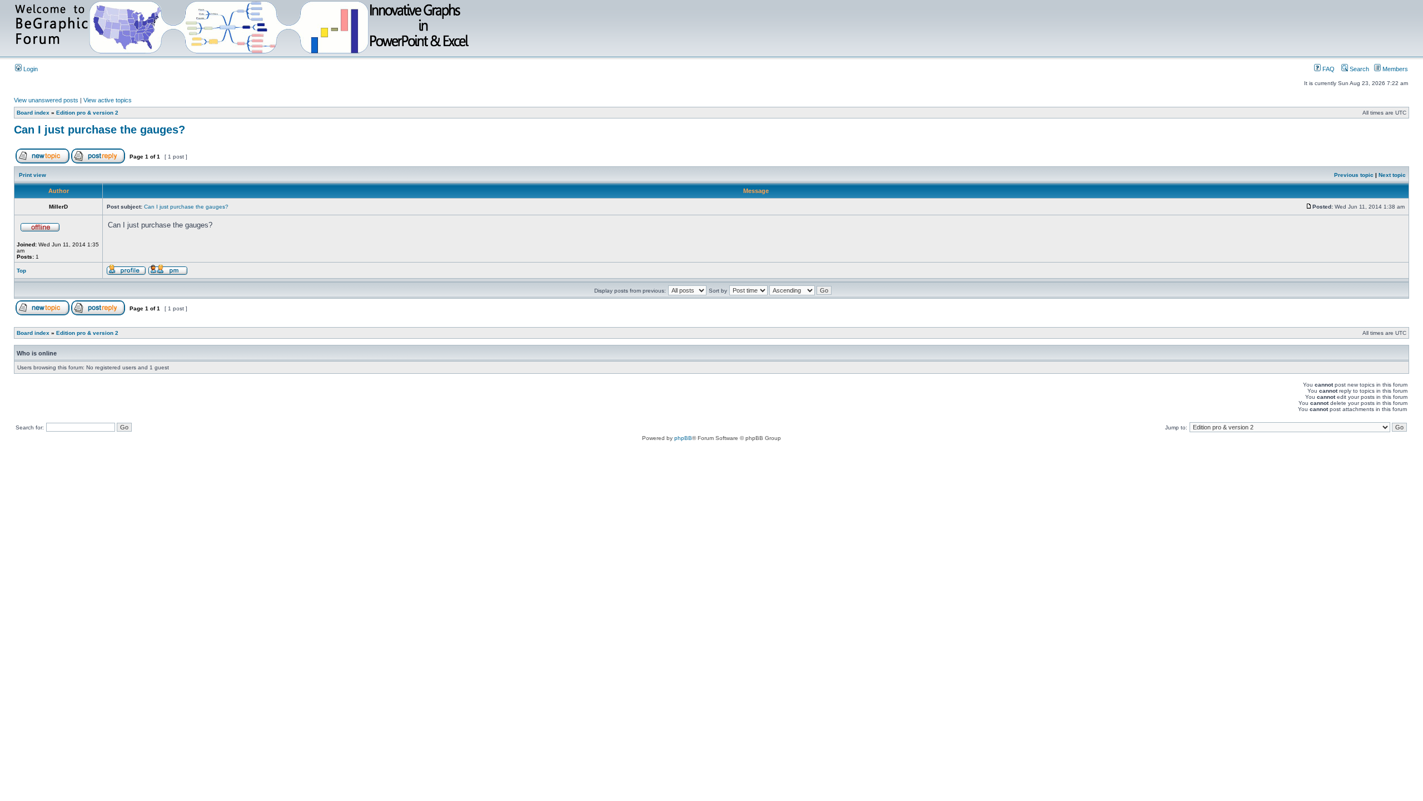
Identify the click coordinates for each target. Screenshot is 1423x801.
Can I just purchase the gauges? (99, 129)
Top (21, 271)
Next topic (1392, 175)
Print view (32, 175)
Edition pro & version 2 (87, 113)
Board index (33, 113)
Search (1358, 69)
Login (30, 69)
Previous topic (1354, 175)
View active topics (107, 100)
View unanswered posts (46, 100)
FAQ (1328, 69)
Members (1394, 69)
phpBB (683, 438)
